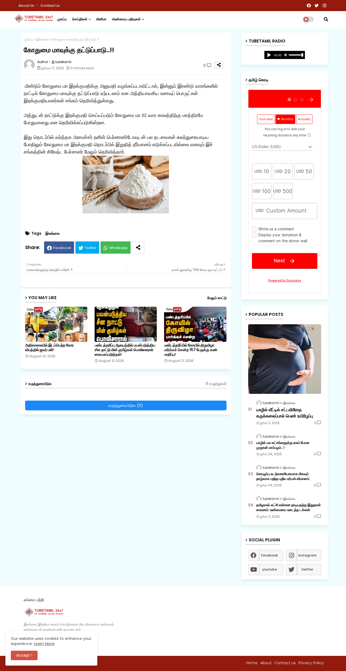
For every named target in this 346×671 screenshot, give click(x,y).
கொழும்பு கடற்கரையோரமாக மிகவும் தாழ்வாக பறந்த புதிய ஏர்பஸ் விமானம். (283, 476)
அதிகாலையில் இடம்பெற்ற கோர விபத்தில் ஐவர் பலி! (49, 347)
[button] (326, 19)
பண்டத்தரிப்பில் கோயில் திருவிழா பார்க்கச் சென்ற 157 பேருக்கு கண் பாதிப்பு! (190, 350)
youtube (269, 569)
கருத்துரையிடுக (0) (125, 405)
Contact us (50, 5)
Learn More (44, 643)
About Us (26, 5)
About (266, 663)
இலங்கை (42, 39)
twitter (307, 569)
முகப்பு (62, 19)
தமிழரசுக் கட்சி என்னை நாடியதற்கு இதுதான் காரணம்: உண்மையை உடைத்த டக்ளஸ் (288, 507)
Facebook (62, 247)
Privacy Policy (311, 663)
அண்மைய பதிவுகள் (126, 19)
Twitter (90, 247)
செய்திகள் (79, 19)
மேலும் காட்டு (217, 297)
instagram (307, 555)
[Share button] (138, 247)
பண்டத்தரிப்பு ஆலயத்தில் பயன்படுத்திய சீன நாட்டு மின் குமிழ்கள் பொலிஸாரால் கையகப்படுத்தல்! (125, 350)
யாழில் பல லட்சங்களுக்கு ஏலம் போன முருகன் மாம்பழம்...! (283, 445)
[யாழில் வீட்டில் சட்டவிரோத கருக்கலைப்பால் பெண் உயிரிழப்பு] (284, 359)
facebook (269, 555)
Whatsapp (118, 247)
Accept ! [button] (24, 655)
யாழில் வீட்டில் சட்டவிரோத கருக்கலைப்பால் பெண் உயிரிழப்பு (284, 413)
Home (252, 663)
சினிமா (101, 19)
